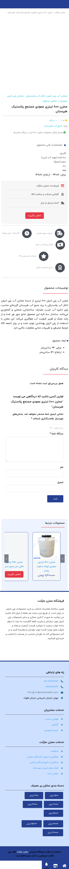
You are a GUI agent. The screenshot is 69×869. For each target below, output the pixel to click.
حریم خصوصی (51, 730)
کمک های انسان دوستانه (45, 768)
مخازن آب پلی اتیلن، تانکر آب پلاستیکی (46, 96)
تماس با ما (53, 773)
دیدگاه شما (56, 434)
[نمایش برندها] (34, 67)
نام (61, 467)
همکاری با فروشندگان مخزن (44, 762)
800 (64, 166)
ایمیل (60, 482)
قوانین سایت (51, 719)
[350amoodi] (34, 40)
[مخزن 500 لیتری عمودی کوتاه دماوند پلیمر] (46, 534)
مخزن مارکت (59, 12)
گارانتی (54, 724)
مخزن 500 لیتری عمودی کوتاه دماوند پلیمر (46, 566)
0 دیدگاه (53, 120)
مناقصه (54, 751)
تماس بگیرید (34, 215)
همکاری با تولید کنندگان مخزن (42, 756)
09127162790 (51, 686)
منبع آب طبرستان (53, 126)
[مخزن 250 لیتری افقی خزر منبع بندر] (14, 534)
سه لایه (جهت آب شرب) (53, 157)
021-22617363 (51, 681)
